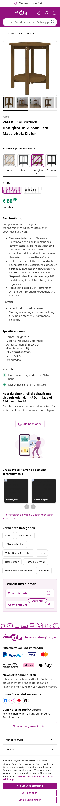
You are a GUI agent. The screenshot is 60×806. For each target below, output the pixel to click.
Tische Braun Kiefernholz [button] (18, 570)
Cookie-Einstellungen (30, 799)
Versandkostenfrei (30, 3)
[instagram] (12, 700)
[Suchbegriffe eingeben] (52, 21)
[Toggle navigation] (6, 13)
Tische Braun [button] (12, 561)
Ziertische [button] (44, 570)
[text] (10, 202)
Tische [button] (41, 553)
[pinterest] (19, 700)
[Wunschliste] (46, 12)
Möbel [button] (8, 535)
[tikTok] (25, 700)
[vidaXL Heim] (20, 12)
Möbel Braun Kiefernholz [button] (18, 553)
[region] (30, 780)
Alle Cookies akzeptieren (30, 785)
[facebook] (5, 700)
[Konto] (38, 12)
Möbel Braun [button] (25, 535)
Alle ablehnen (29, 792)
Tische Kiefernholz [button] (35, 561)
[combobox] (30, 22)
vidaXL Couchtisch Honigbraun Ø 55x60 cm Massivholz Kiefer (25, 127)
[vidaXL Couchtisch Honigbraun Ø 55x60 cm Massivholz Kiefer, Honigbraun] (30, 68)
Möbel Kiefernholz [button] (15, 544)
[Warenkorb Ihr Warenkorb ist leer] (54, 12)
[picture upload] (30, 446)
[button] (9, 164)
